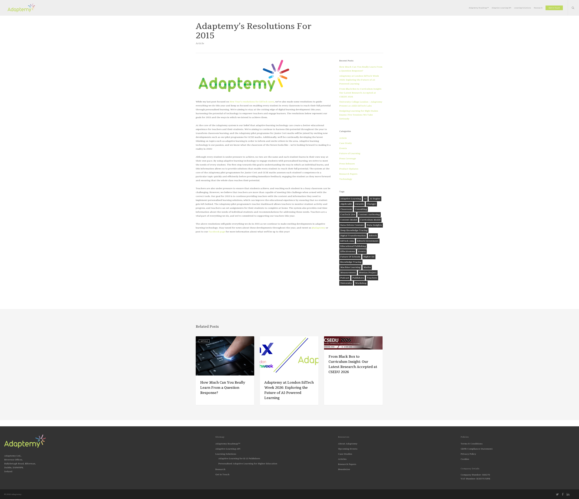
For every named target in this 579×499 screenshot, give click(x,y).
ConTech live (347, 214)
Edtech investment (367, 240)
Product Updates (348, 168)
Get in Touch (222, 474)
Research (220, 469)
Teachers (372, 277)
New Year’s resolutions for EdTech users (252, 101)
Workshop (361, 283)
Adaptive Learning (350, 198)
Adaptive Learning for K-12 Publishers (239, 458)
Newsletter (344, 469)
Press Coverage (347, 158)
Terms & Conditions (471, 443)
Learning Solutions (225, 454)
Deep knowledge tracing (353, 230)
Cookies (465, 459)
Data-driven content (352, 225)
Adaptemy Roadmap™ (227, 443)
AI (365, 198)
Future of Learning (349, 153)
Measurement (348, 272)
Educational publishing (353, 246)
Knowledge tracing (350, 262)
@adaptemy (318, 227)
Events (343, 148)
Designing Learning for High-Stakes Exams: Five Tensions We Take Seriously (358, 114)
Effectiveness (347, 251)
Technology (345, 179)
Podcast (344, 277)
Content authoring (369, 214)
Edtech (373, 235)
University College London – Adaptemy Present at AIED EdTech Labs (360, 103)
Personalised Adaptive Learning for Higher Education (247, 463)
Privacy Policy (468, 454)
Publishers (358, 277)
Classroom (346, 209)
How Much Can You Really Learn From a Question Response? (360, 68)
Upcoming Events (347, 448)
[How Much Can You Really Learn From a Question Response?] (225, 370)
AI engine (375, 198)
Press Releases (347, 163)
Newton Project (368, 272)
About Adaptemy (347, 443)
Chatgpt (371, 204)
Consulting (361, 209)
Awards (359, 204)
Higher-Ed (368, 256)
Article (200, 43)
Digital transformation (353, 235)
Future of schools (350, 256)
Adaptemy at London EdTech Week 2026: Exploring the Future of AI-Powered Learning (359, 79)
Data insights (374, 225)
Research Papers (348, 174)
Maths (367, 267)
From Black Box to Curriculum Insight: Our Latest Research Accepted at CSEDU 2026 (360, 92)
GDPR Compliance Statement (477, 448)
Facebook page (217, 231)
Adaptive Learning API (227, 448)
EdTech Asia (347, 240)
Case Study (345, 143)
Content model (348, 219)
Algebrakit (346, 204)
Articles (342, 459)
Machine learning (350, 267)
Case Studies (345, 454)
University (346, 283)
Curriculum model (370, 219)
